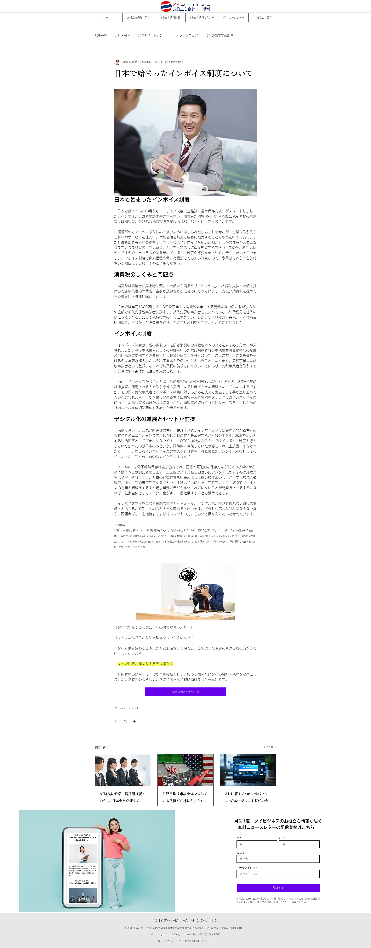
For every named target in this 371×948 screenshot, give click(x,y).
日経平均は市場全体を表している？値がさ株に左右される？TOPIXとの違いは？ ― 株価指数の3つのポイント (185, 798)
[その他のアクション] (254, 62)
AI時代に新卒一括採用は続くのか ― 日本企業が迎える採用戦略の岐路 (123, 798)
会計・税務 (122, 35)
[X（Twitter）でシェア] (125, 721)
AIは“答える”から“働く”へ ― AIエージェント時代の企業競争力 (246, 798)
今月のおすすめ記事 (219, 35)
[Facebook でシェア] (116, 721)
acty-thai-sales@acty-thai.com (174, 934)
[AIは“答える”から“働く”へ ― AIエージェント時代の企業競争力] (248, 770)
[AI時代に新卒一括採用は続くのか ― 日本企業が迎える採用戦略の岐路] (123, 770)
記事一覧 (101, 35)
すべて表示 (269, 747)
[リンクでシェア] (135, 721)
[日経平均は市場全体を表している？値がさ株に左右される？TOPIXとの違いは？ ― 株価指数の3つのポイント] (186, 770)
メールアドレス (246, 867)
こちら (283, 902)
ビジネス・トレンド (152, 35)
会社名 (241, 852)
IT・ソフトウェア (186, 35)
